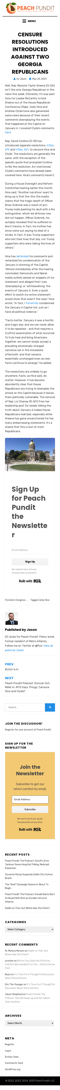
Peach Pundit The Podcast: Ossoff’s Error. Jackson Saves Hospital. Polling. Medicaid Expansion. (27, 864)
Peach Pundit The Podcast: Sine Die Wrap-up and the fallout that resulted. (27, 998)
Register (9, 1044)
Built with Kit (30, 581)
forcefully (32, 303)
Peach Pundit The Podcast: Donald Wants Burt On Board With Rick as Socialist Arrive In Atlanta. (30, 898)
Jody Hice (44, 600)
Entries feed (11, 1057)
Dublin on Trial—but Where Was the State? (27, 908)
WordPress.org (12, 1069)
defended (22, 256)
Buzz (7, 974)
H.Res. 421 (22, 149)
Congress (21, 600)
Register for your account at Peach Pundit (28, 729)
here (8, 132)
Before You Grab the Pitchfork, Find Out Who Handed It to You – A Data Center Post (30, 964)
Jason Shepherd (13, 994)
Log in (8, 1050)
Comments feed (14, 1063)
